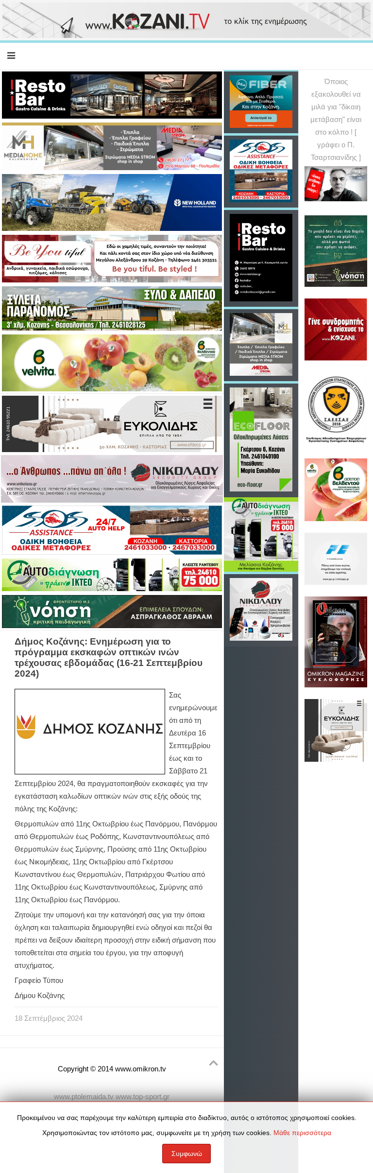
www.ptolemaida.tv (84, 1097)
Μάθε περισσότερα (302, 1133)
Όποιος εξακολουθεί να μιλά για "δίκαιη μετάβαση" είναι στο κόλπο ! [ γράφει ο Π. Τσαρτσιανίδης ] (335, 119)
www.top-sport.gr (143, 1097)
